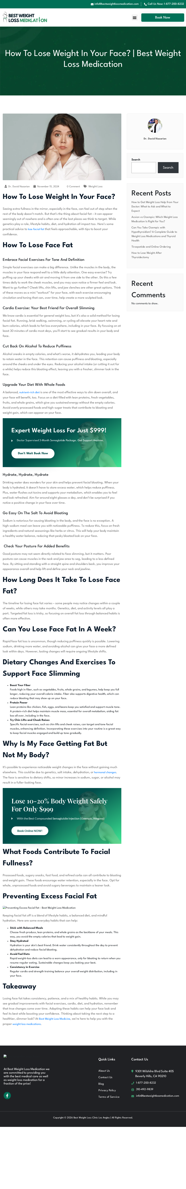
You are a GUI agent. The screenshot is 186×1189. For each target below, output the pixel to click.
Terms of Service (109, 1097)
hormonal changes (105, 772)
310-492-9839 (144, 1089)
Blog (101, 1084)
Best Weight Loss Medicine (54, 1019)
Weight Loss (95, 186)
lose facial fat (36, 229)
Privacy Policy (107, 1090)
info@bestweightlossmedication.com (157, 1096)
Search (136, 159)
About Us (104, 1071)
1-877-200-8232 (146, 1083)
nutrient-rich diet (29, 392)
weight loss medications (26, 1024)
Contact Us (105, 1077)
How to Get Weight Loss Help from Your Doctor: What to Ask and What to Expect (155, 206)
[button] (135, 17)
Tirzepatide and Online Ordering (151, 247)
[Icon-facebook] (7, 1095)
